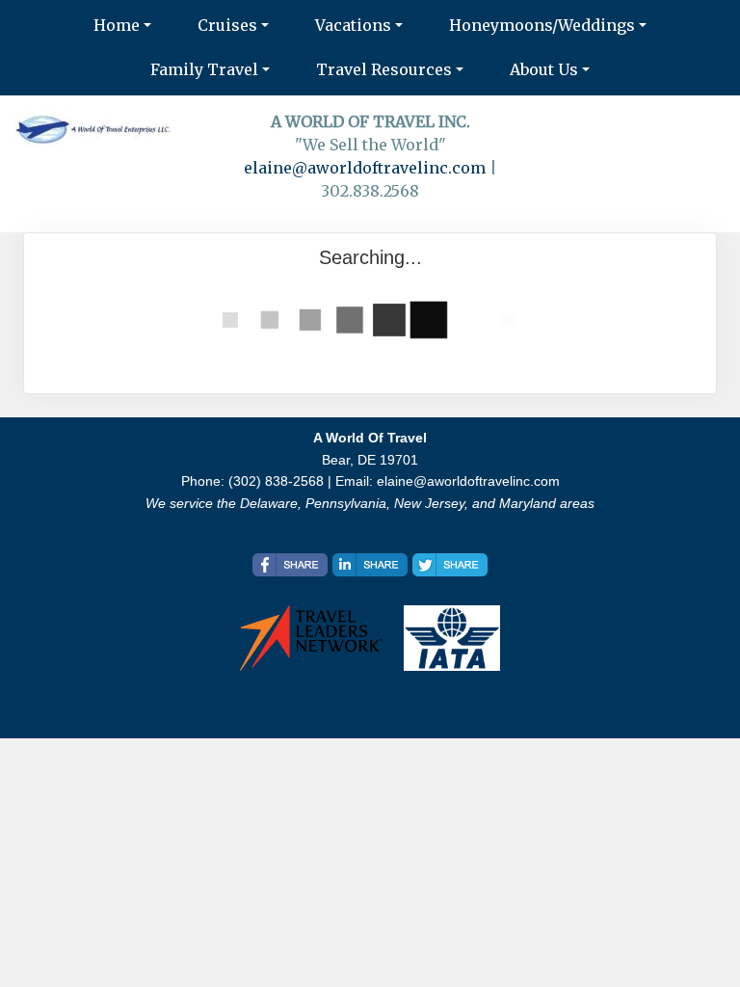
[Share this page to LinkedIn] (370, 564)
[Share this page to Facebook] (290, 564)
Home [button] (116, 25)
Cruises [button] (227, 25)
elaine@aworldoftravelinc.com (365, 167)
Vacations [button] (353, 25)
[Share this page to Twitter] (450, 564)
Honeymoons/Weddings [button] (542, 25)
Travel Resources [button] (384, 69)
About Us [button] (544, 69)
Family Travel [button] (204, 69)
